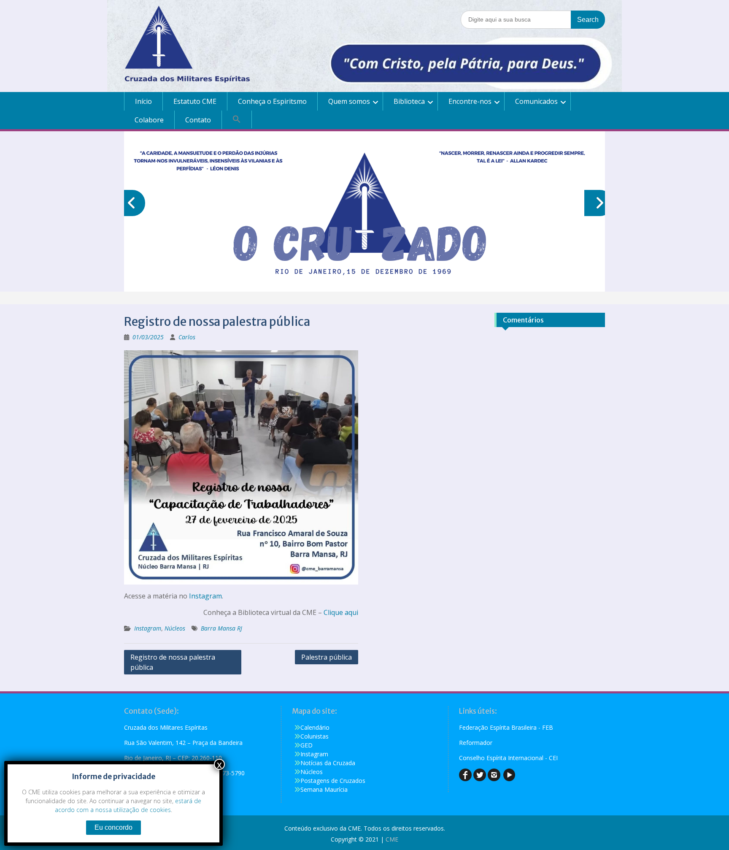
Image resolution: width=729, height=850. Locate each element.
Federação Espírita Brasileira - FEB (506, 727)
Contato (198, 120)
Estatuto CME (194, 101)
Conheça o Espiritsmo (272, 101)
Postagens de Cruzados (332, 781)
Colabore (149, 120)
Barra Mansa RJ (221, 628)
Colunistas (314, 736)
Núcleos (175, 628)
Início (143, 101)
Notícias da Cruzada (327, 763)
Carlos (186, 337)
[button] (237, 119)
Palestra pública (326, 657)
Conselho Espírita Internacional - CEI (508, 758)
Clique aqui (341, 612)
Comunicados (536, 101)
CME (392, 839)
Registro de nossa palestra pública (172, 662)
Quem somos (349, 101)
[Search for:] (533, 19)
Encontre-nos (469, 101)
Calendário (314, 727)
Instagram (205, 596)
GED (306, 745)
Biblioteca (409, 101)
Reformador (475, 743)
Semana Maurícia (324, 789)
